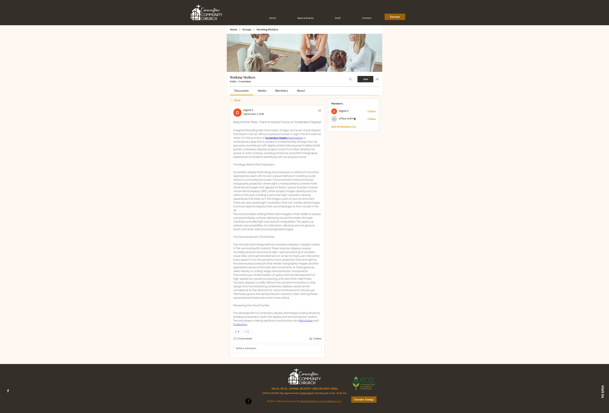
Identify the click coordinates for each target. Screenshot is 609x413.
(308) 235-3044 (320, 388)
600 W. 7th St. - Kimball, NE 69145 (291, 388)
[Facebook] (8, 391)
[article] (277, 231)
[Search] (350, 79)
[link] (241, 91)
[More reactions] (246, 332)
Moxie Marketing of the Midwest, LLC (320, 401)
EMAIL (334, 388)
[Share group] (377, 79)
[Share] (319, 110)
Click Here (307, 393)
